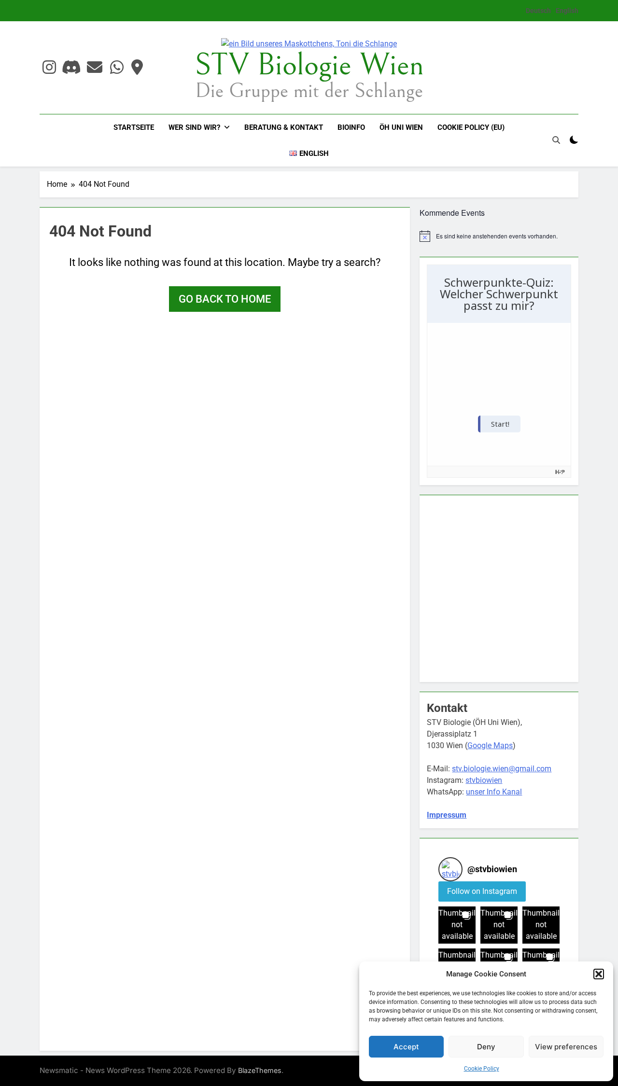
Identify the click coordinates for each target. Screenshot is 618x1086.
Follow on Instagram (482, 891)
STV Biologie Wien (309, 65)
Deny (486, 1046)
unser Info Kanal (494, 791)
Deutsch (538, 10)
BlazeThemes (259, 1070)
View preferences (566, 1046)
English (567, 10)
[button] (599, 974)
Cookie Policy (481, 1068)
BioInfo (351, 127)
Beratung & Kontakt (283, 127)
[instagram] (49, 67)
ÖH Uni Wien (401, 127)
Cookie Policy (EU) (471, 127)
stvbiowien (483, 780)
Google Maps (490, 745)
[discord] (71, 67)
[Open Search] (556, 140)
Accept (406, 1046)
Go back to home (225, 299)
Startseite (133, 127)
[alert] (499, 236)
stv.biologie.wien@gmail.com (501, 768)
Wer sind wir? (194, 127)
